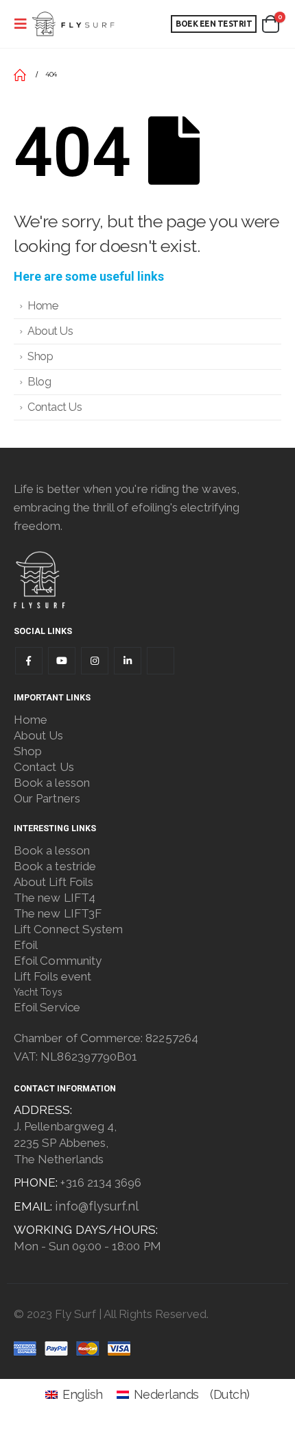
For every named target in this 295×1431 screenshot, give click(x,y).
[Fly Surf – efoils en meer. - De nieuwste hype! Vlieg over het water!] (73, 24)
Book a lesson (52, 782)
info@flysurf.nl (97, 1206)
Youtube (61, 660)
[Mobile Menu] (20, 24)
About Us (50, 331)
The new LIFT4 (54, 897)
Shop (40, 356)
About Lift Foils (53, 882)
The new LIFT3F (58, 913)
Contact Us (54, 407)
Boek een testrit (214, 23)
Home (42, 305)
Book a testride (55, 866)
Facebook (29, 660)
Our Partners (47, 798)
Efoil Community (58, 960)
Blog (39, 381)
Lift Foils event (52, 976)
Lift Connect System (68, 929)
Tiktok (160, 660)
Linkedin (127, 660)
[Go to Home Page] (20, 74)
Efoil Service (47, 1007)
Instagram (94, 660)
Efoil (26, 945)
